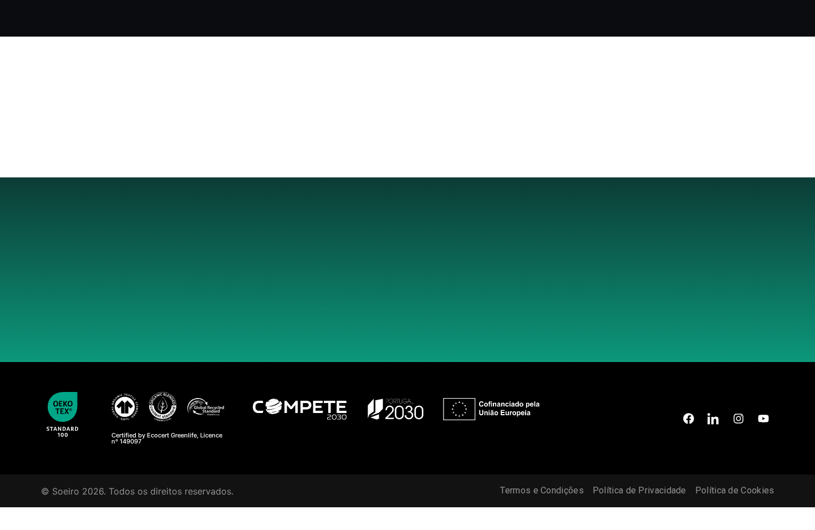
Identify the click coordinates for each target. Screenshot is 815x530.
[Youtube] (763, 418)
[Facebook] (689, 418)
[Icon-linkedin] (713, 418)
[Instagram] (738, 418)
